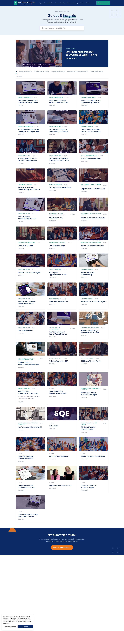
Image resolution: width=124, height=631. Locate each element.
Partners (89, 3)
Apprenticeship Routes (46, 3)
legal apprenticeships (58, 71)
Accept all (25, 626)
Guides (82, 3)
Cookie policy (6, 623)
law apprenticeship (97, 71)
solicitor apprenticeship (41, 71)
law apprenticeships (25, 71)
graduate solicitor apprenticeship (77, 71)
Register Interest (103, 3)
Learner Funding (60, 3)
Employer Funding (72, 3)
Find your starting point (61, 547)
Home (56, 11)
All (16, 71)
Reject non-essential (10, 626)
